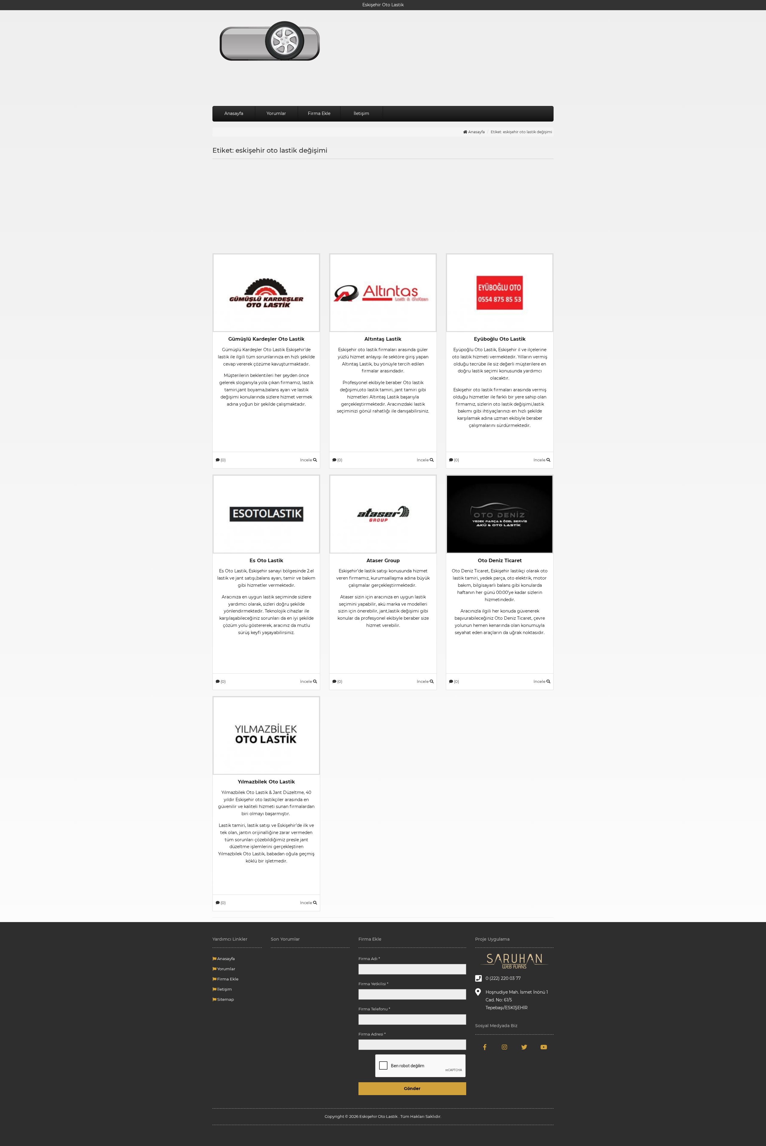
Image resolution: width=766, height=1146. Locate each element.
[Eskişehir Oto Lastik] (266, 42)
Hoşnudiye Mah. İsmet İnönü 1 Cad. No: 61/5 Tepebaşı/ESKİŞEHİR (517, 999)
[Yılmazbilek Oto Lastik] (266, 735)
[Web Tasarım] (514, 961)
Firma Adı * (369, 958)
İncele (306, 459)
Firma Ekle (319, 113)
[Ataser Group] (383, 513)
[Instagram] (504, 1047)
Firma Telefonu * (374, 1008)
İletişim (361, 113)
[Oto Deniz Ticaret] (499, 513)
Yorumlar (276, 113)
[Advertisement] (441, 58)
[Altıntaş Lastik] (383, 292)
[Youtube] (544, 1047)
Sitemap (225, 999)
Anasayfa (233, 113)
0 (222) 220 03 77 (503, 978)
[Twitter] (524, 1047)
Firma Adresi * (372, 1034)
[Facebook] (485, 1047)
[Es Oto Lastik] (266, 513)
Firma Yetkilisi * (373, 983)
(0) (223, 459)
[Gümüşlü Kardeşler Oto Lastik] (266, 292)
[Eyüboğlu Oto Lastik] (499, 292)
